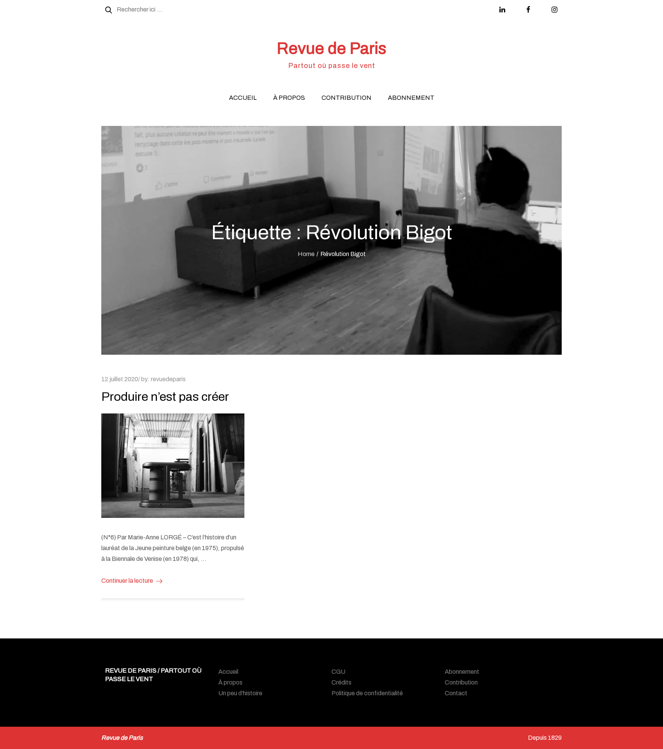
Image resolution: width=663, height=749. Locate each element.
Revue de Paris (331, 48)
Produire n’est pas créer (165, 396)
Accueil (243, 97)
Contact (456, 693)
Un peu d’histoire (240, 693)
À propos (289, 97)
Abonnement (411, 97)
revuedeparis (168, 379)
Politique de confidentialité (367, 693)
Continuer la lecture (127, 580)
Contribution (346, 97)
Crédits (341, 682)
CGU (338, 671)
